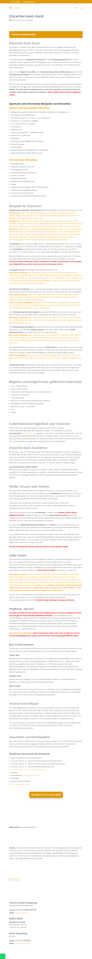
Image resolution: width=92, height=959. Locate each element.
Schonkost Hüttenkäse (36, 770)
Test (64, 246)
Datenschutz (15, 880)
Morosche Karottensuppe (20, 784)
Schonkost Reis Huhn (19, 770)
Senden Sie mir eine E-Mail (46, 794)
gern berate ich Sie (29, 433)
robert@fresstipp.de (22, 943)
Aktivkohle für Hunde (31, 775)
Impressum (15, 879)
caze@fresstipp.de (21, 913)
